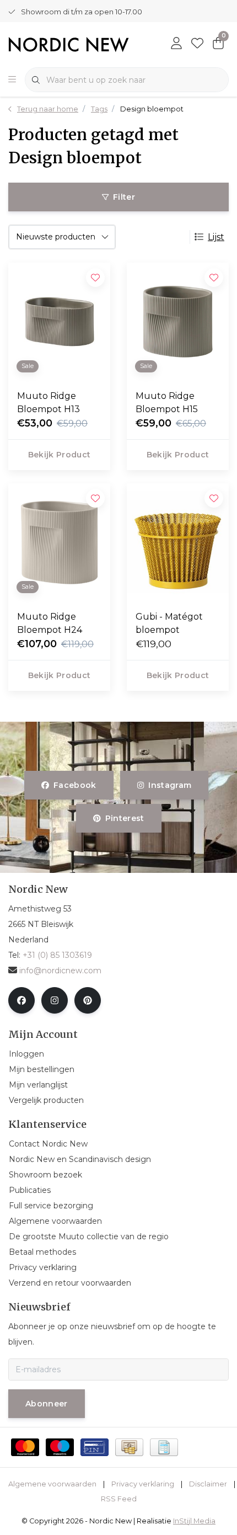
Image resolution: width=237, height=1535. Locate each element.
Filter (124, 197)
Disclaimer (208, 1484)
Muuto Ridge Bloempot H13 (48, 402)
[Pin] (94, 1447)
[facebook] (21, 1000)
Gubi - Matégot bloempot (169, 623)
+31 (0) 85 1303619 (57, 955)
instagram (169, 785)
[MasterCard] (25, 1447)
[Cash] (129, 1447)
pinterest (124, 818)
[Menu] (12, 80)
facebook (74, 785)
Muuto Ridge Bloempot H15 (167, 402)
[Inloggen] (176, 44)
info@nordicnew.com (60, 971)
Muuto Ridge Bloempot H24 (49, 623)
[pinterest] (87, 1000)
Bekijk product (59, 455)
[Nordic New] (68, 44)
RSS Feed (119, 1499)
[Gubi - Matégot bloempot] (178, 542)
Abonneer (46, 1404)
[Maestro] (60, 1447)
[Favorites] (197, 44)
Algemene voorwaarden (52, 1484)
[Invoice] (164, 1447)
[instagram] (54, 1000)
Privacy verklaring (142, 1484)
